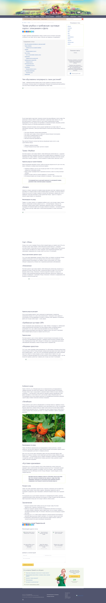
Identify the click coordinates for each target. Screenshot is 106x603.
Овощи (26, 16)
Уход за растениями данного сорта (33, 54)
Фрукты (32, 16)
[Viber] (28, 31)
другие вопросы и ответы (34, 584)
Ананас (69, 38)
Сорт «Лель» (27, 53)
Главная (25, 22)
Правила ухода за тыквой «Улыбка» (33, 47)
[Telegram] (33, 31)
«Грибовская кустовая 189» (30, 60)
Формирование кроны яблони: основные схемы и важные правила (38, 575)
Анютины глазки (71, 42)
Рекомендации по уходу (31, 51)
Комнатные (73, 16)
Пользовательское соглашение (53, 594)
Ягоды (42, 16)
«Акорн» (26, 49)
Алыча (69, 35)
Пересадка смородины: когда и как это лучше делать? (37, 572)
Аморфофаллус (71, 36)
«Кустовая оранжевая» (30, 70)
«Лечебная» (27, 67)
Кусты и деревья (50, 16)
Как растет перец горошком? (32, 578)
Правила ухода (29, 61)
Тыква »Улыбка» (28, 45)
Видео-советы (44, 19)
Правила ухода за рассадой (32, 58)
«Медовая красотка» (29, 63)
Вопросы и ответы (36, 19)
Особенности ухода (30, 65)
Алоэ (69, 33)
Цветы (37, 16)
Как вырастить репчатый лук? (32, 582)
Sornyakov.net (29, 594)
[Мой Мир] (26, 31)
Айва (69, 31)
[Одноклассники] (25, 31)
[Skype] (31, 31)
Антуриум (69, 40)
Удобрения (58, 16)
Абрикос (69, 26)
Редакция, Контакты (50, 596)
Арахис (69, 44)
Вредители (65, 16)
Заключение (27, 74)
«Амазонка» (27, 56)
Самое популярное (27, 19)
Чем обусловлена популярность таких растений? (35, 44)
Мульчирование (29, 580)
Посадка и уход (29, 72)
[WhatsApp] (30, 31)
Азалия (69, 29)
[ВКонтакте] (23, 31)
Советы (79, 16)
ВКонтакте (23, 599)
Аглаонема (70, 28)
